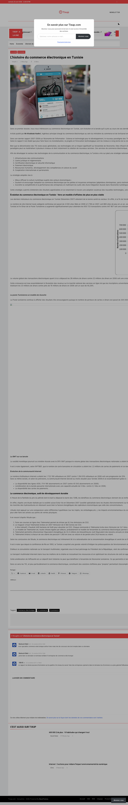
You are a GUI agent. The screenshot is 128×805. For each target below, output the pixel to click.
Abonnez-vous (83, 36)
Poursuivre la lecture (64, 42)
